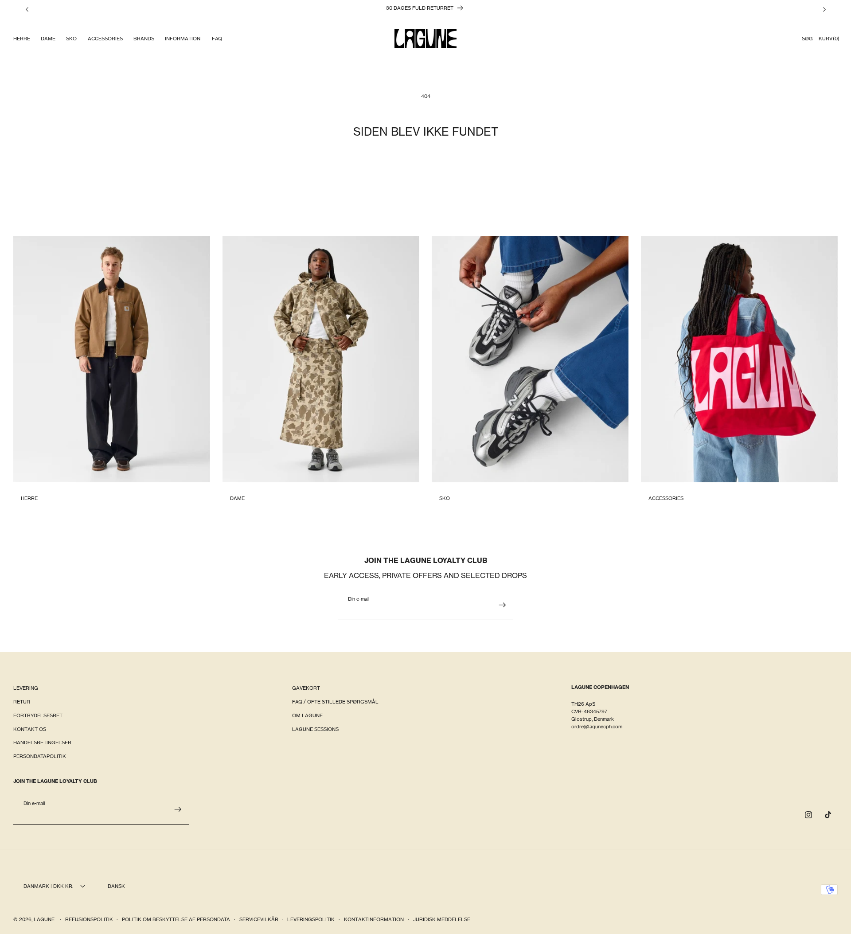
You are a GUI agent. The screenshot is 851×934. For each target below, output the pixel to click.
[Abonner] (502, 605)
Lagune (45, 919)
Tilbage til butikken (425, 175)
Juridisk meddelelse (441, 919)
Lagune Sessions (315, 729)
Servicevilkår (258, 919)
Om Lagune (307, 715)
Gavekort (306, 688)
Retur (21, 702)
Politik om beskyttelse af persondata (176, 919)
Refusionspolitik (89, 919)
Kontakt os (29, 729)
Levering (25, 688)
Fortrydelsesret (37, 715)
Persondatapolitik (39, 756)
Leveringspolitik (311, 919)
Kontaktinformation (374, 919)
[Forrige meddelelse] (27, 9)
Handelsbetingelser (42, 742)
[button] (21, 39)
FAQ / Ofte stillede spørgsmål (335, 702)
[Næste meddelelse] (824, 9)
